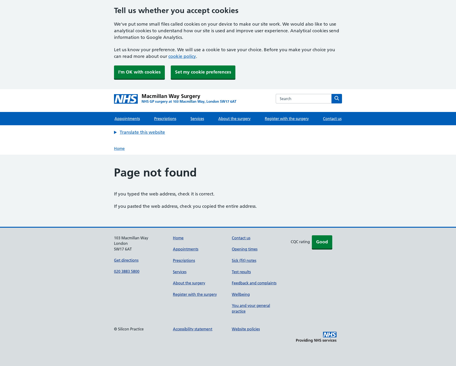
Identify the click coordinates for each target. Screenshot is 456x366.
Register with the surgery (287, 118)
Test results (241, 271)
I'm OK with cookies (139, 72)
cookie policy (182, 56)
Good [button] (322, 242)
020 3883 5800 (126, 271)
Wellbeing (241, 294)
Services (197, 118)
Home (119, 148)
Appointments (127, 118)
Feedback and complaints (254, 283)
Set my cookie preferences (203, 72)
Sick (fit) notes (244, 260)
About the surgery (234, 118)
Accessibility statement (192, 329)
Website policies (246, 329)
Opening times (244, 249)
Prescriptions (165, 118)
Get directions (126, 260)
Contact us (332, 118)
